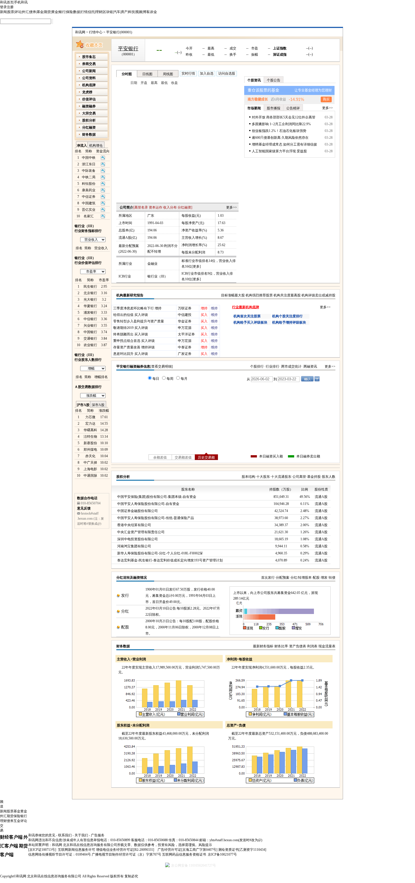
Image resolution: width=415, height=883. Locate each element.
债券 (32, 12)
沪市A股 (83, 405)
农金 (153, 12)
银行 (62, 12)
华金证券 (184, 321)
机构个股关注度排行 (287, 316)
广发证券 (184, 354)
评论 (18, 12)
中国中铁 (88, 158)
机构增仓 (96, 145)
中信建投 (184, 315)
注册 (10, 7)
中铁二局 (88, 177)
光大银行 (90, 299)
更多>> (231, 207)
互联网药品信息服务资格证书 (184, 854)
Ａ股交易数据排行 (88, 387)
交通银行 (90, 338)
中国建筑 (88, 203)
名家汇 (89, 216)
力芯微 (90, 417)
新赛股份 (90, 443)
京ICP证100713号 (42, 850)
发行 (125, 595)
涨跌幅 (104, 411)
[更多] (196, 266)
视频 (139, 12)
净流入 (82, 145)
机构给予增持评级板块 (289, 322)
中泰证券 (184, 347)
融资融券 (89, 106)
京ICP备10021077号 (222, 854)
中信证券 (88, 197)
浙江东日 (88, 164)
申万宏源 (184, 328)
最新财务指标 (263, 646)
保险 (69, 12)
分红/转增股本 (301, 578)
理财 (98, 12)
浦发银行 (90, 312)
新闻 (3, 12)
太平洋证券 (186, 334)
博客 (146, 12)
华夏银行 (90, 306)
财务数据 (123, 646)
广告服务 (97, 835)
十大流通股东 (281, 477)
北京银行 (90, 293)
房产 (124, 12)
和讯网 (80, 32)
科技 (131, 12)
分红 (125, 611)
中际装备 (88, 171)
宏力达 (90, 424)
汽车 (116, 12)
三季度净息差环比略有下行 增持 (137, 308)
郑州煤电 (90, 450)
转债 (332, 578)
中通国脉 (90, 476)
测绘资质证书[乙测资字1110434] (242, 850)
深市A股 (98, 405)
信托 (91, 12)
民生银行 (90, 286)
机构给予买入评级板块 (250, 322)
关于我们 (81, 835)
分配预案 (282, 578)
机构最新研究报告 (129, 295)
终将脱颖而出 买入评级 (130, 334)
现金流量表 (326, 646)
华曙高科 (90, 430)
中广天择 (90, 463)
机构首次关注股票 (247, 316)
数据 (76, 12)
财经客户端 (11, 837)
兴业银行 (90, 325)
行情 (84, 12)
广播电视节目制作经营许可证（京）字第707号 (126, 854)
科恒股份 (88, 184)
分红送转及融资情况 (131, 578)
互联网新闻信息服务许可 (76, 850)
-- (159, 49)
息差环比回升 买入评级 (130, 354)
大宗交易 (89, 113)
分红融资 (184, 207)
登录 (3, 7)
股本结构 (248, 477)
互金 (17, 821)
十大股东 (263, 477)
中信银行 (90, 319)
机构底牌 (89, 85)
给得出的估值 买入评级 (130, 315)
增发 (324, 578)
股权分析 (123, 477)
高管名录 (141, 207)
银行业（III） (157, 276)
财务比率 (281, 646)
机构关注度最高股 (287, 295)
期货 (47, 12)
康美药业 (88, 190)
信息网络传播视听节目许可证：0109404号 (59, 854)
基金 (40, 12)
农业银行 (90, 345)
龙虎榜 (87, 92)
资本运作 (155, 207)
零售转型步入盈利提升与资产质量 (138, 321)
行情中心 (95, 32)
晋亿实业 (88, 210)
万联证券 (184, 308)
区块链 (108, 12)
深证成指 (280, 55)
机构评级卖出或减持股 (318, 295)
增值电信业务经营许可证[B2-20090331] (125, 850)
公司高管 (299, 477)
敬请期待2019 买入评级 (130, 328)
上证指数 (280, 48)
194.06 (152, 230)
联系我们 (65, 835)
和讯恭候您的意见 (41, 835)
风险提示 (205, 845)
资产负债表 (297, 646)
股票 (10, 12)
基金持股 (314, 477)
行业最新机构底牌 (245, 307)
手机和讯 (21, 2)
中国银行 (90, 332)
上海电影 (90, 469)
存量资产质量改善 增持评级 (134, 347)
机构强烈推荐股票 (259, 295)
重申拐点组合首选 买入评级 (134, 341)
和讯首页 (7, 2)
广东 (150, 216)
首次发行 (268, 578)
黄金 (54, 12)
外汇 (25, 12)
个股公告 (273, 80)
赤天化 (90, 456)
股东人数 (328, 477)
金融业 (152, 264)
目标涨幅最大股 (233, 295)
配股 (316, 578)
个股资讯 (254, 80)
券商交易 (89, 64)
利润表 (312, 646)
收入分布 (170, 207)
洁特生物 (90, 437)
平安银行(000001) (119, 32)
